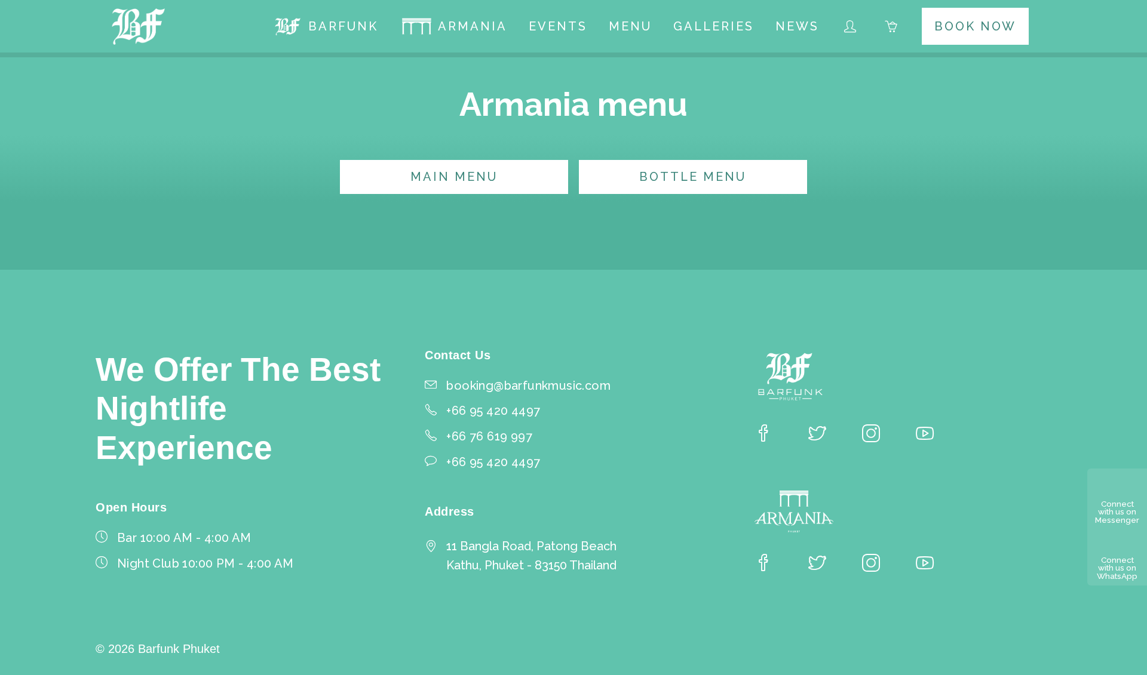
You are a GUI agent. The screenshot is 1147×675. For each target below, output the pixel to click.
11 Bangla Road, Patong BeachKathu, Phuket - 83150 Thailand (531, 555)
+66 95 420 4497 (493, 462)
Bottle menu (692, 176)
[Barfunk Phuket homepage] (139, 26)
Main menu (454, 176)
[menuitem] (325, 26)
